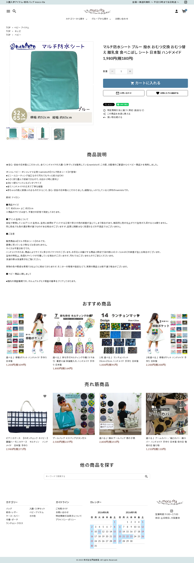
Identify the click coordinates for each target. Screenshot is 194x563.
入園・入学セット (37, 509)
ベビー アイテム (21, 28)
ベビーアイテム (36, 512)
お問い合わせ (124, 93)
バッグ (9, 509)
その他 (32, 516)
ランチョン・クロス (14, 523)
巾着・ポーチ (12, 520)
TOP (8, 28)
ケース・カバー (13, 516)
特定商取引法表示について (69, 516)
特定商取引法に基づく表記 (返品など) (123, 110)
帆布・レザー (12, 512)
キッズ (18, 31)
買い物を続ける (112, 117)
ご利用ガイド (62, 509)
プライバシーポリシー (66, 520)
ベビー (18, 35)
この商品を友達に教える (116, 114)
